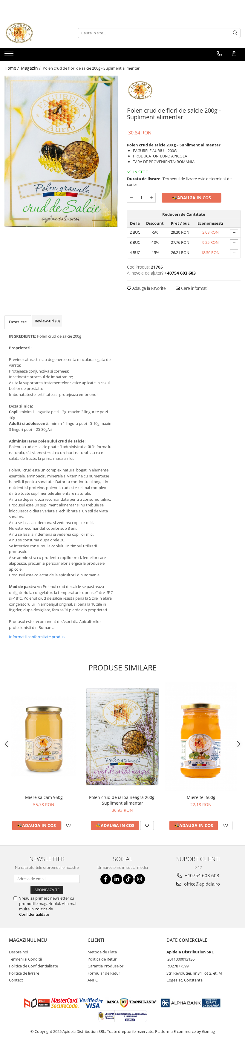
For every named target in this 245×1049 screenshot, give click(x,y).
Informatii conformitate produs (37, 636)
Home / (12, 68)
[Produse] (9, 55)
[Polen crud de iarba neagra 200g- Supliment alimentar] (122, 737)
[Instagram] (139, 879)
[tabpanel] (61, 151)
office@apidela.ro (201, 884)
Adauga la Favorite (148, 288)
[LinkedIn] (117, 879)
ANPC (93, 980)
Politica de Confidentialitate (36, 911)
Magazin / (31, 68)
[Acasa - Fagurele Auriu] (34, 32)
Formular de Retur (104, 973)
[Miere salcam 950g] (43, 737)
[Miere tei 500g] (201, 736)
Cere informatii (194, 288)
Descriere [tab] (18, 321)
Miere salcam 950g (44, 797)
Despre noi (18, 952)
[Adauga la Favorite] (68, 825)
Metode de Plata (102, 952)
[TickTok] (128, 879)
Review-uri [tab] (47, 321)
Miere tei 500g (201, 797)
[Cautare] (235, 33)
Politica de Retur (102, 959)
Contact (16, 980)
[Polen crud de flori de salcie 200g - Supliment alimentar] (61, 151)
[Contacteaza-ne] (219, 54)
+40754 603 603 (201, 875)
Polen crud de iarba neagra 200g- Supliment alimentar (122, 800)
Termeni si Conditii (25, 959)
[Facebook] (105, 879)
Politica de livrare (24, 973)
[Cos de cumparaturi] (234, 54)
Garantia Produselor (105, 966)
